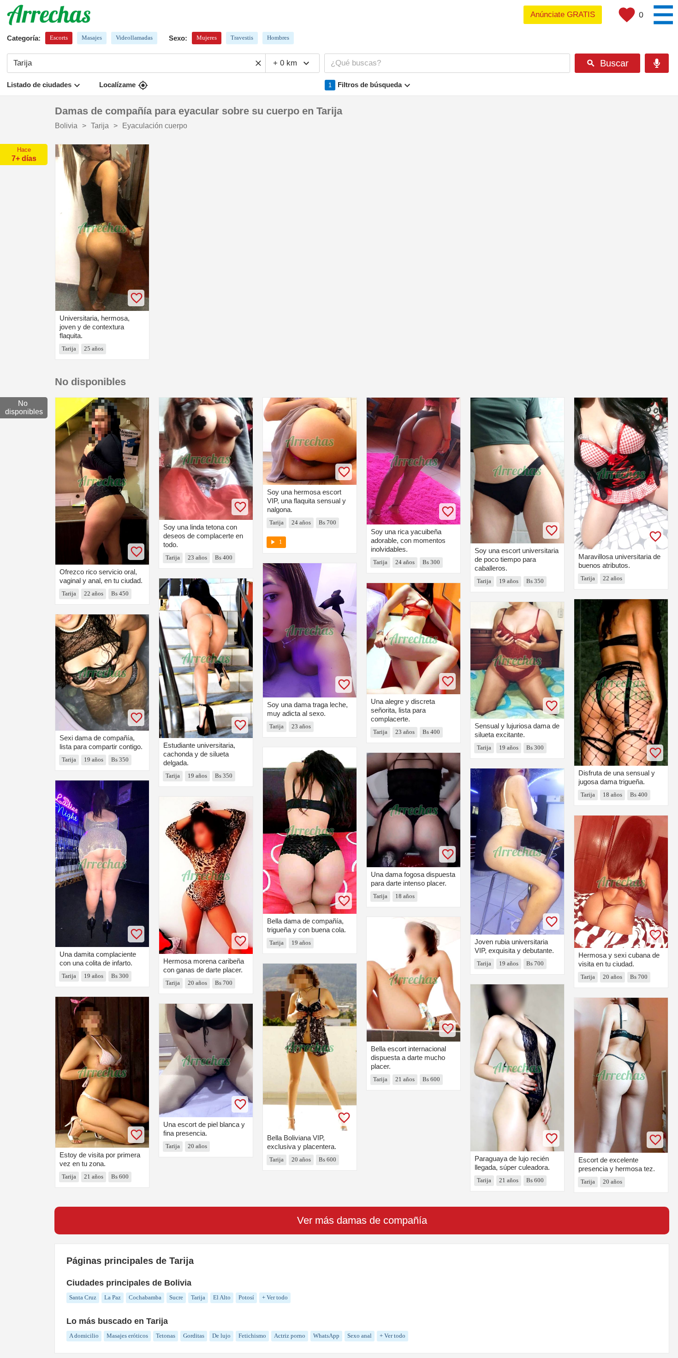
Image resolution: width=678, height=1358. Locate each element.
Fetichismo (252, 1335)
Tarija (198, 1297)
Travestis (242, 37)
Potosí (246, 1297)
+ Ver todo (275, 1297)
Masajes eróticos (127, 1335)
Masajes (92, 37)
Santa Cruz (82, 1297)
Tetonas (165, 1335)
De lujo (221, 1335)
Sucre (176, 1297)
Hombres (278, 37)
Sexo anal (359, 1335)
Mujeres (206, 37)
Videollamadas (134, 37)
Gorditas (193, 1335)
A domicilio (84, 1335)
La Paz (112, 1297)
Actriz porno (289, 1335)
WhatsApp (326, 1335)
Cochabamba (145, 1297)
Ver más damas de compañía (362, 1220)
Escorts (59, 37)
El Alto (222, 1297)
